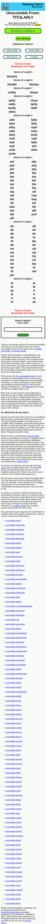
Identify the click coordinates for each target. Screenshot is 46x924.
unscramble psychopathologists (19, 606)
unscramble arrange (14, 741)
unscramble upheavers (15, 525)
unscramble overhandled (16, 579)
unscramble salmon (14, 863)
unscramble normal (14, 728)
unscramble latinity (13, 543)
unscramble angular (14, 759)
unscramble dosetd (14, 854)
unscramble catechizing (15, 588)
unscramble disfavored (15, 570)
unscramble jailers (13, 629)
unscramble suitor (13, 561)
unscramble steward (14, 678)
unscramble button (13, 750)
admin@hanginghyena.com (12, 912)
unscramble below (13, 840)
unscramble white (13, 755)
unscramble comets (14, 881)
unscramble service (14, 732)
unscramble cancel (13, 746)
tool (13, 404)
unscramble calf (12, 620)
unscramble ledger (13, 602)
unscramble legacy (13, 705)
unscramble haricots (14, 557)
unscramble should (14, 786)
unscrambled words (27, 376)
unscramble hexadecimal (16, 692)
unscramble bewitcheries (16, 638)
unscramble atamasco (15, 566)
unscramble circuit (13, 791)
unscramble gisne (13, 903)
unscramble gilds (13, 597)
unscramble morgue (14, 872)
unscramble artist (13, 552)
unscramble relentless (15, 656)
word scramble (33, 436)
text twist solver (19, 351)
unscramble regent (13, 723)
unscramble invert (13, 885)
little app (29, 387)
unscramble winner (14, 809)
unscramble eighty (13, 894)
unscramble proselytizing (16, 647)
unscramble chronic (14, 831)
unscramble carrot (13, 867)
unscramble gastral (14, 548)
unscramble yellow (13, 858)
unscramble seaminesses (16, 651)
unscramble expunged (15, 611)
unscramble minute (14, 849)
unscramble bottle (13, 773)
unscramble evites (13, 521)
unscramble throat (13, 899)
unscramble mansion (14, 836)
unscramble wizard (13, 714)
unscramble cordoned (15, 534)
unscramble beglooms (15, 530)
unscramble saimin (13, 683)
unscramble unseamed (15, 660)
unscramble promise (14, 795)
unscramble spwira (13, 822)
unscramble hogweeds (15, 593)
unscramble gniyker (14, 876)
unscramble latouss (14, 777)
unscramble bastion (14, 584)
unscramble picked (13, 818)
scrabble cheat (19, 506)
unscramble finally (13, 845)
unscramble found (13, 768)
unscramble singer (13, 800)
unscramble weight (13, 782)
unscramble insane (14, 710)
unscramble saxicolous (15, 624)
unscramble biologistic (15, 539)
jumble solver (22, 462)
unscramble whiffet (13, 696)
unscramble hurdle (13, 701)
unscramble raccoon (14, 719)
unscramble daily (13, 813)
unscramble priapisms (15, 642)
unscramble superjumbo (16, 665)
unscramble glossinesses (16, 674)
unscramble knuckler (14, 575)
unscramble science (14, 764)
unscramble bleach (14, 737)
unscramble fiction (13, 804)
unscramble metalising (15, 615)
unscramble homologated (16, 633)
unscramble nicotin (13, 687)
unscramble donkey (14, 827)
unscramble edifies (13, 669)
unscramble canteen (14, 890)
